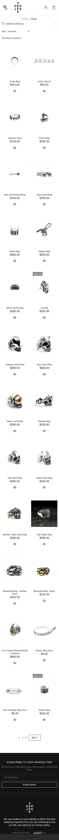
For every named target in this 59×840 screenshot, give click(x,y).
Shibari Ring (44, 251)
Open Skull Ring (44, 194)
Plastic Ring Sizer (44, 650)
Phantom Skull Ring (14, 364)
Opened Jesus (17, 7)
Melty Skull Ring (44, 478)
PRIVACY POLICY (21, 833)
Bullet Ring (15, 251)
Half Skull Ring (15, 478)
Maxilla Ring (44, 421)
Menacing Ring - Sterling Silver (14, 592)
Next (35, 737)
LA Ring (44, 308)
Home (25, 19)
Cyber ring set (44, 81)
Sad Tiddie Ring (44, 534)
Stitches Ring (14, 138)
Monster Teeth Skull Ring (15, 534)
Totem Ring (44, 138)
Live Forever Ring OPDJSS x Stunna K (15, 652)
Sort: (4, 31)
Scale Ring (15, 81)
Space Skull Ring (15, 421)
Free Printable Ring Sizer (15, 710)
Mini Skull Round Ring (14, 194)
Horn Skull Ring (44, 364)
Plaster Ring (44, 710)
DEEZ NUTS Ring (14, 308)
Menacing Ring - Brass (44, 591)
